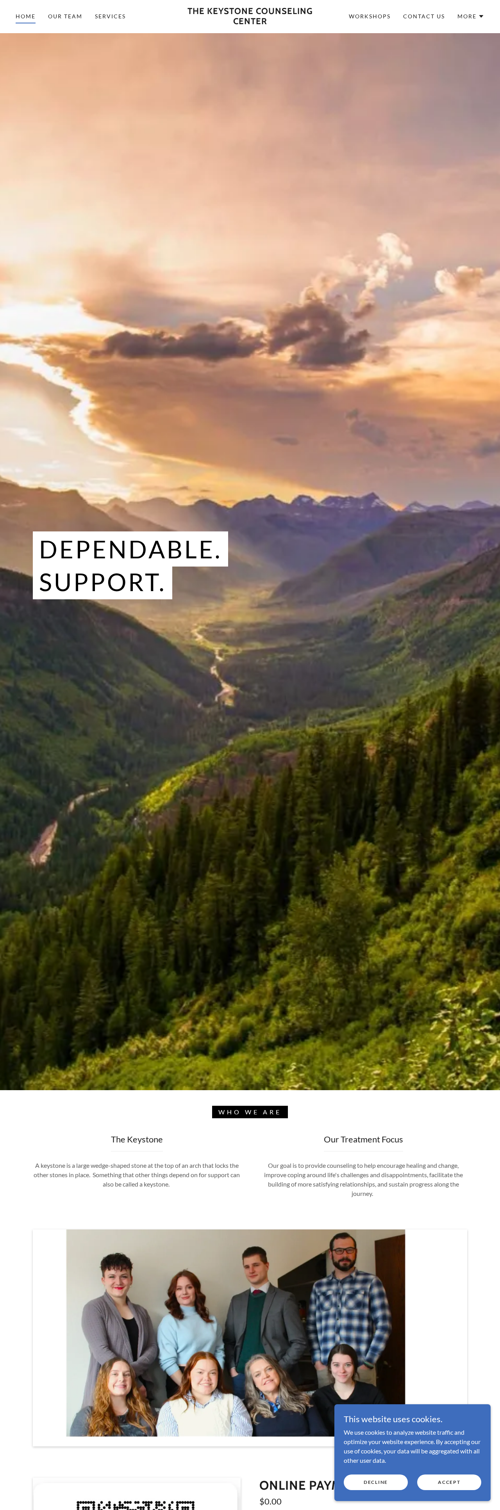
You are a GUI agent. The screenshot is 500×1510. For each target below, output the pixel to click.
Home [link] (26, 16)
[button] (470, 16)
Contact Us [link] (424, 16)
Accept (449, 1482)
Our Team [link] (65, 16)
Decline (376, 1482)
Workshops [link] (370, 16)
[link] (250, 21)
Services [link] (110, 16)
